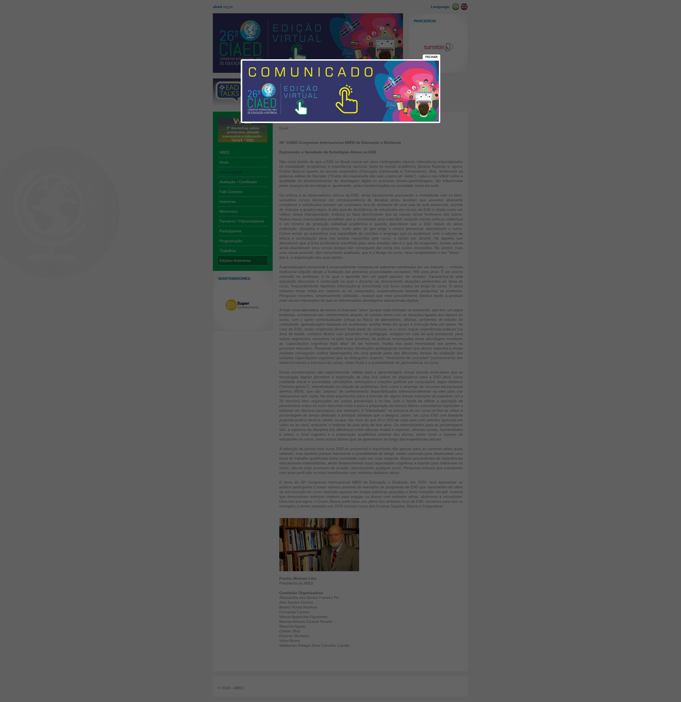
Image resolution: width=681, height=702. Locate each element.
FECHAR (431, 56)
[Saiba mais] (340, 122)
